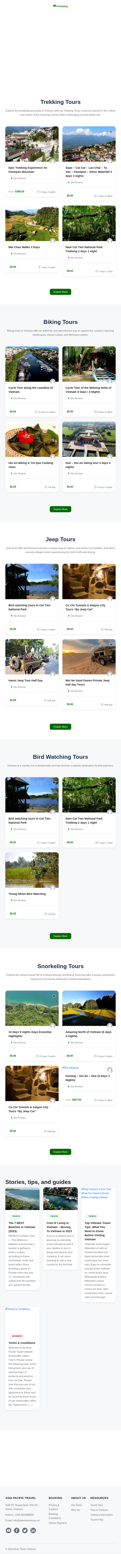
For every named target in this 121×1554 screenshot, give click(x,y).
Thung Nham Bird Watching (27, 893)
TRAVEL (16, 1216)
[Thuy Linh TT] (109, 381)
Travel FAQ (96, 1519)
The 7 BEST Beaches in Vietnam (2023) (22, 1227)
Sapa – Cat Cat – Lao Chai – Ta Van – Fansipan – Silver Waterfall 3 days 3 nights (89, 171)
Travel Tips (96, 1505)
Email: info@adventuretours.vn (22, 1520)
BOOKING (17, 1336)
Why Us (75, 1510)
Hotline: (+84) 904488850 (19, 1515)
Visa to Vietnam (99, 1510)
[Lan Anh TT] (52, 456)
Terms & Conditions (22, 1342)
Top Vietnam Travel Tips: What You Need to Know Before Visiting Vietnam (97, 1231)
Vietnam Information (101, 1515)
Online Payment (58, 1523)
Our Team (76, 1505)
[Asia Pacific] (52, 161)
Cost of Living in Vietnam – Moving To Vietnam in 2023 (59, 1227)
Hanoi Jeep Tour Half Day (26, 680)
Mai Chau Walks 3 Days (24, 247)
